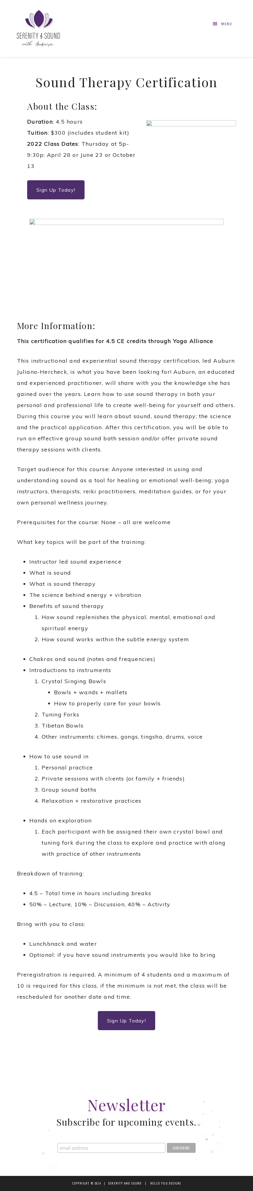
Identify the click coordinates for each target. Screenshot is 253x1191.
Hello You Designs (165, 1183)
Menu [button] (226, 24)
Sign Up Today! (55, 190)
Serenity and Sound (38, 28)
